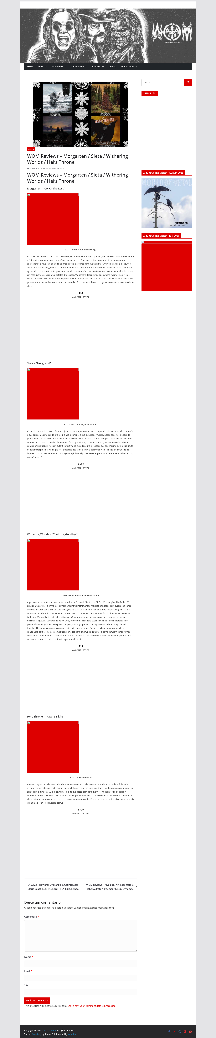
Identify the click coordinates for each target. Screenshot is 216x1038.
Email (28, 971)
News (40, 66)
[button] (45, 67)
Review (31, 149)
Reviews (96, 66)
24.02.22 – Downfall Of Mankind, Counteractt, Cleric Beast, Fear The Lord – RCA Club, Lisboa (53, 887)
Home (30, 66)
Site (26, 985)
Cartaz (112, 66)
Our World (127, 66)
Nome (28, 957)
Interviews (57, 66)
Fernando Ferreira (56, 168)
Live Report (77, 66)
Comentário (31, 916)
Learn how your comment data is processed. (91, 1005)
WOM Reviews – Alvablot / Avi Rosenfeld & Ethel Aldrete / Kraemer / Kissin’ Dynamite (110, 887)
